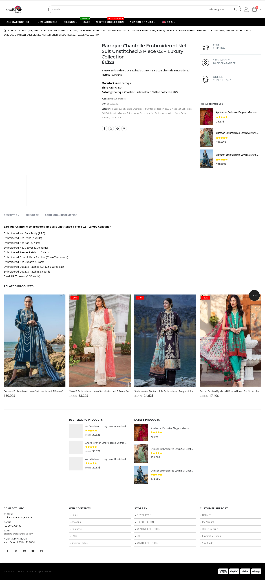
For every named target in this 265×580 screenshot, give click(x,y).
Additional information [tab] (61, 215)
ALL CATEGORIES (17, 22)
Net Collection (158, 113)
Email (124, 128)
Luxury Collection (141, 113)
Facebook (104, 128)
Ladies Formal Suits (121, 113)
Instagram (41, 550)
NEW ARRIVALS (48, 22)
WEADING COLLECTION (148, 528)
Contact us (77, 528)
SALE (85, 20)
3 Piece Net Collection (181, 108)
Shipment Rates (80, 543)
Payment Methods (211, 535)
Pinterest (117, 128)
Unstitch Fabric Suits (176, 113)
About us (76, 521)
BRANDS (69, 22)
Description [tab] (11, 215)
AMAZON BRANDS (141, 22)
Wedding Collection (111, 117)
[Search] (236, 9)
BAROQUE (106, 113)
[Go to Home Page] (5, 30)
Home (75, 514)
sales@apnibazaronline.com (18, 533)
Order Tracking (210, 528)
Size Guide (207, 543)
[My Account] (246, 9)
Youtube (33, 550)
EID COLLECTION (145, 521)
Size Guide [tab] (32, 215)
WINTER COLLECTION (110, 20)
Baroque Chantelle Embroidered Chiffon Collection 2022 (141, 108)
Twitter (111, 128)
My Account (208, 521)
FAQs (74, 535)
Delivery (206, 514)
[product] (206, 116)
